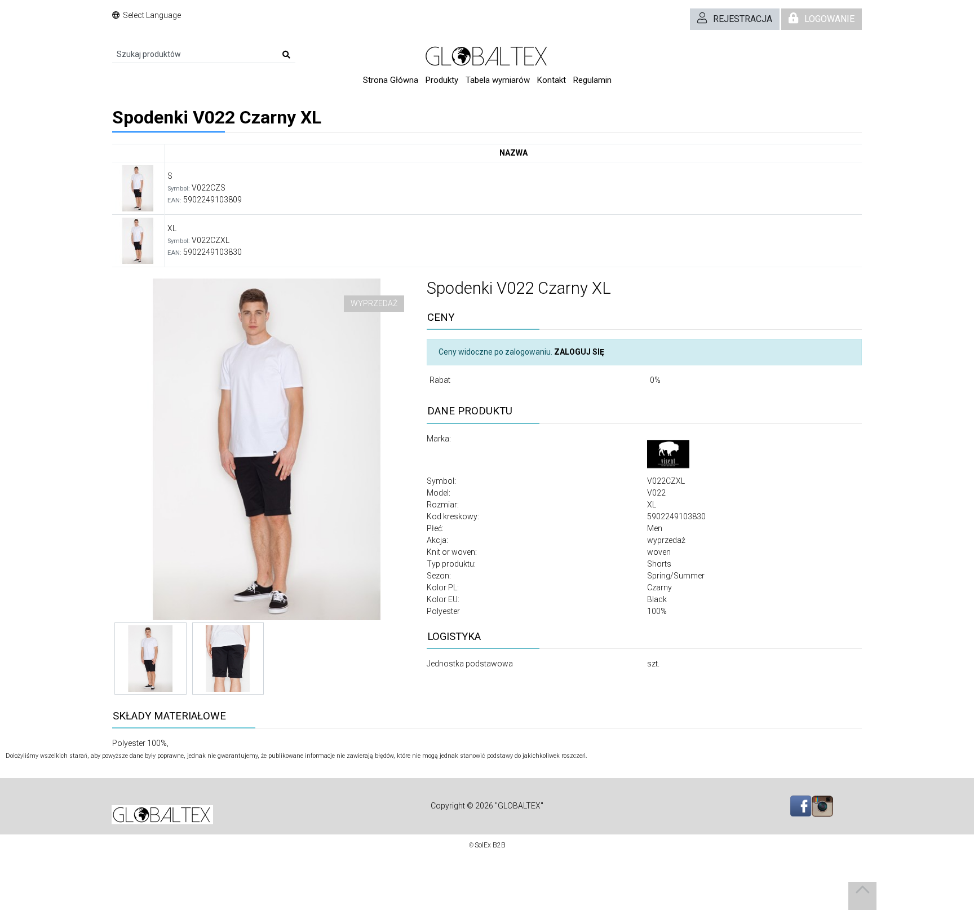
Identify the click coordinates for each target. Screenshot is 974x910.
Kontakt (551, 80)
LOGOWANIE (829, 19)
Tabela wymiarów (498, 80)
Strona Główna (390, 80)
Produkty (442, 80)
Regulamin (592, 80)
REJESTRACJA (742, 19)
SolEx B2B (490, 845)
